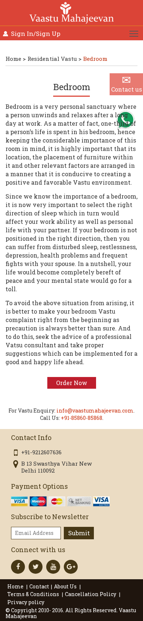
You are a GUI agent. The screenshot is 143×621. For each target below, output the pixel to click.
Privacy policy (25, 602)
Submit (79, 533)
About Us (66, 586)
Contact (39, 586)
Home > (16, 58)
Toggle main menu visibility (134, 33)
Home (16, 586)
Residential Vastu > (54, 58)
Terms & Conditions (33, 594)
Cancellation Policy (91, 594)
